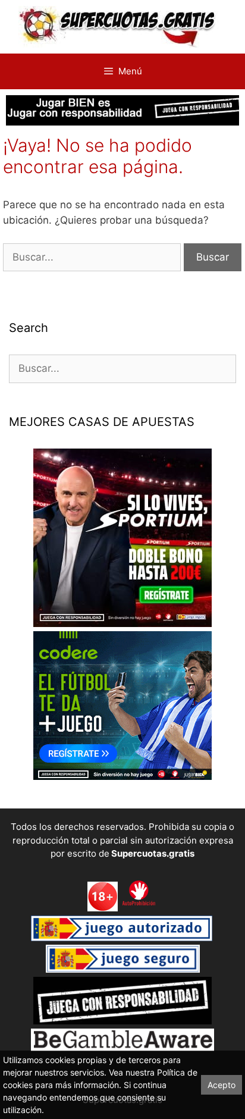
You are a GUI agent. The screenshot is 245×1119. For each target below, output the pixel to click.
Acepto (221, 1085)
